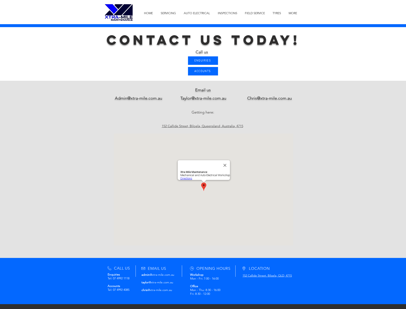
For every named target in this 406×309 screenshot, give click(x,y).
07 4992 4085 (121, 290)
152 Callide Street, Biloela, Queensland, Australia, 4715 (202, 126)
